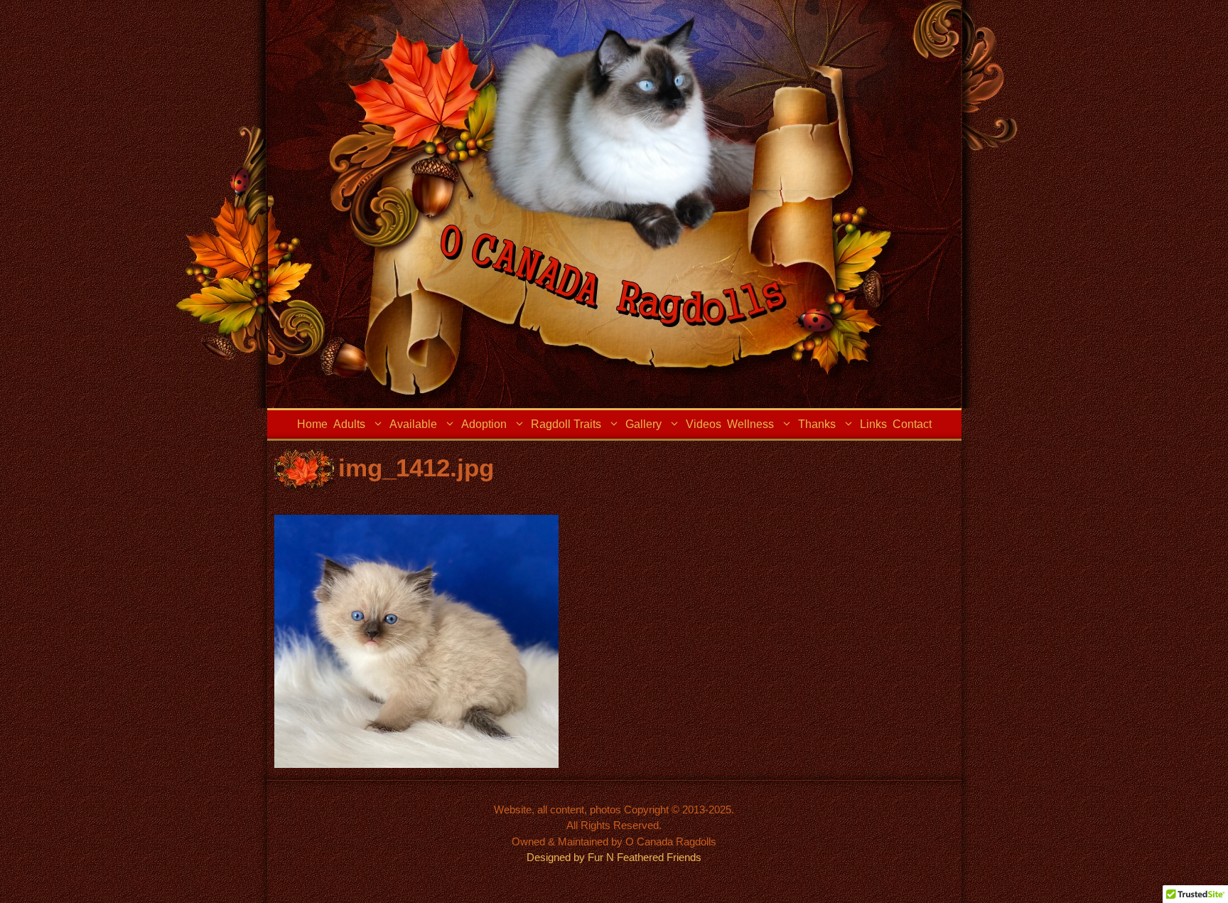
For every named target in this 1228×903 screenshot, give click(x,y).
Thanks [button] (817, 424)
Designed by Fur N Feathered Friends (614, 857)
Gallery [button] (643, 424)
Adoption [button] (484, 424)
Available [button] (413, 424)
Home (312, 424)
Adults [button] (349, 424)
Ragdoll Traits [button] (566, 424)
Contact (912, 424)
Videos (703, 424)
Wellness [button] (750, 424)
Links (873, 424)
